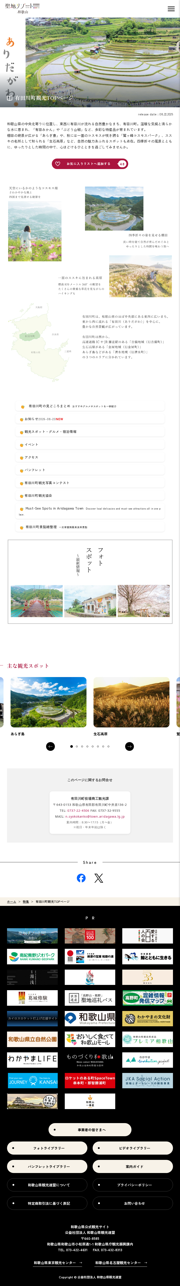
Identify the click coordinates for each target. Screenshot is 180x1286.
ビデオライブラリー (134, 1148)
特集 (26, 901)
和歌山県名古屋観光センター (118, 1262)
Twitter (99, 878)
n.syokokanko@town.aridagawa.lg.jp (95, 816)
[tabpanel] (48, 707)
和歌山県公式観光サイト (22, 9)
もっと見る (48, 707)
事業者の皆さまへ (92, 1129)
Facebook (81, 878)
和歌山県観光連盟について (49, 1184)
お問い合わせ (134, 1203)
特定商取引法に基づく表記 (49, 1203)
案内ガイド (134, 1166)
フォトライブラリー (49, 1148)
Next (129, 746)
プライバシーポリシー (134, 1184)
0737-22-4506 (78, 810)
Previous (50, 746)
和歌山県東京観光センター (55, 1262)
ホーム (11, 901)
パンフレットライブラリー (49, 1166)
